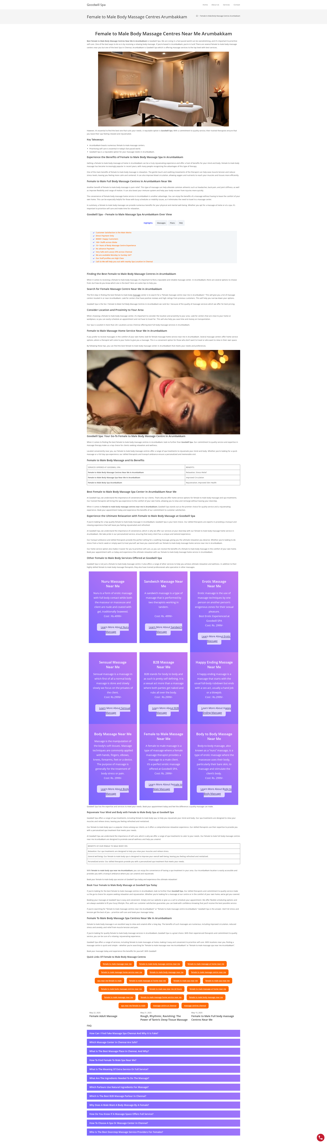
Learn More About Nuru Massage (115, 629)
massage (136, 295)
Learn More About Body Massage (115, 791)
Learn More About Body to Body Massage (216, 791)
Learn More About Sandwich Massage (165, 629)
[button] (117, 964)
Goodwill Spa (96, 5)
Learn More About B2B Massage (165, 710)
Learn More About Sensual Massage (114, 710)
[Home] (197, 16)
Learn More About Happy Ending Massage (216, 710)
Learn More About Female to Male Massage (165, 787)
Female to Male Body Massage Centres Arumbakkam (220, 16)
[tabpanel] (163, 247)
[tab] (148, 223)
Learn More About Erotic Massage (216, 639)
